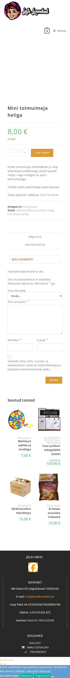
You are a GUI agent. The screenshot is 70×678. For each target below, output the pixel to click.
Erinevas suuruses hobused (54, 513)
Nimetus (15, 340)
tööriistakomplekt (18, 214)
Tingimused (42, 675)
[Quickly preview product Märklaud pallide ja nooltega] (32, 413)
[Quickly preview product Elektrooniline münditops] (32, 480)
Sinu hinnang (16, 290)
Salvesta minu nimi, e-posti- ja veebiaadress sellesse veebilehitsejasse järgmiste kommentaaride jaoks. (34, 365)
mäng (50, 210)
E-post (42, 340)
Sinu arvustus (18, 302)
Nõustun (26, 675)
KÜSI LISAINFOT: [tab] (22, 259)
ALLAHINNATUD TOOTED (52, 439)
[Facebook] (33, 567)
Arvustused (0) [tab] (35, 244)
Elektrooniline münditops (21, 511)
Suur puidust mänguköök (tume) (51, 450)
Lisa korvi (42, 152)
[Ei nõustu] (52, 676)
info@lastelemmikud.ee (39, 596)
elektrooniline (24, 210)
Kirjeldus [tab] (35, 236)
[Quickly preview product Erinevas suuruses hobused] (61, 480)
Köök (57, 440)
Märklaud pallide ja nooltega (24, 445)
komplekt (40, 210)
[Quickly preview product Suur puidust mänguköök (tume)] (61, 413)
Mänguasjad (30, 206)
